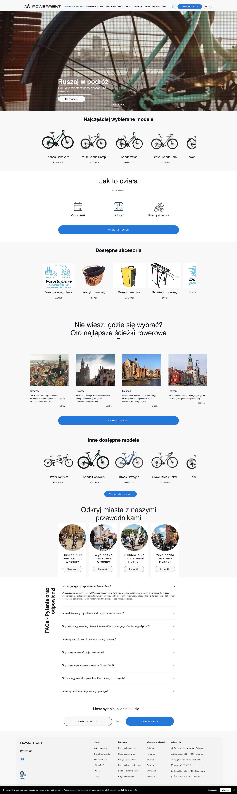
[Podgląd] (58, 140)
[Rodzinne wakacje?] (118, 104)
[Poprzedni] (13, 61)
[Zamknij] (234, 790)
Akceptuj (225, 790)
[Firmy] (123, 104)
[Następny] (223, 61)
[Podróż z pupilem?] (121, 104)
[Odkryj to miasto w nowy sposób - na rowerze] (115, 104)
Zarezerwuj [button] (78, 215)
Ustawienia (212, 790)
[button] (174, 6)
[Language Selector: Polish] (207, 6)
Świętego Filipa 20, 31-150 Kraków (186, 759)
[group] (119, 146)
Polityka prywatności (129, 790)
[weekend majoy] (113, 104)
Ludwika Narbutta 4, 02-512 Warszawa (188, 771)
